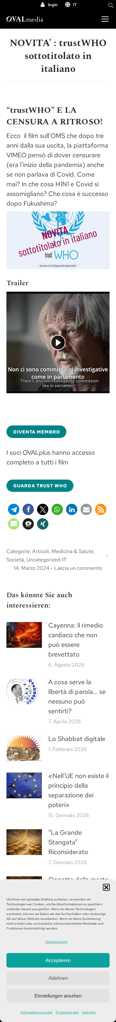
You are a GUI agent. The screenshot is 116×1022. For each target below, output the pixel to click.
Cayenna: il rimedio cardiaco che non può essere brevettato (75, 639)
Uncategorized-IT (46, 559)
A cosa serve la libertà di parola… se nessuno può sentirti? (77, 696)
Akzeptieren (58, 960)
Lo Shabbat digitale (76, 739)
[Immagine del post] (24, 635)
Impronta (88, 1012)
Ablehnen (58, 978)
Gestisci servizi (56, 941)
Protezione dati (67, 1012)
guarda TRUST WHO (40, 486)
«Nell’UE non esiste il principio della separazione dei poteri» (78, 790)
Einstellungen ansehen (58, 995)
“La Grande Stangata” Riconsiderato (68, 842)
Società (15, 559)
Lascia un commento (78, 568)
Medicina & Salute (72, 551)
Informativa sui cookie (37, 1012)
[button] (106, 887)
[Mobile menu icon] (105, 19)
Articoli (40, 551)
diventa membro (36, 432)
